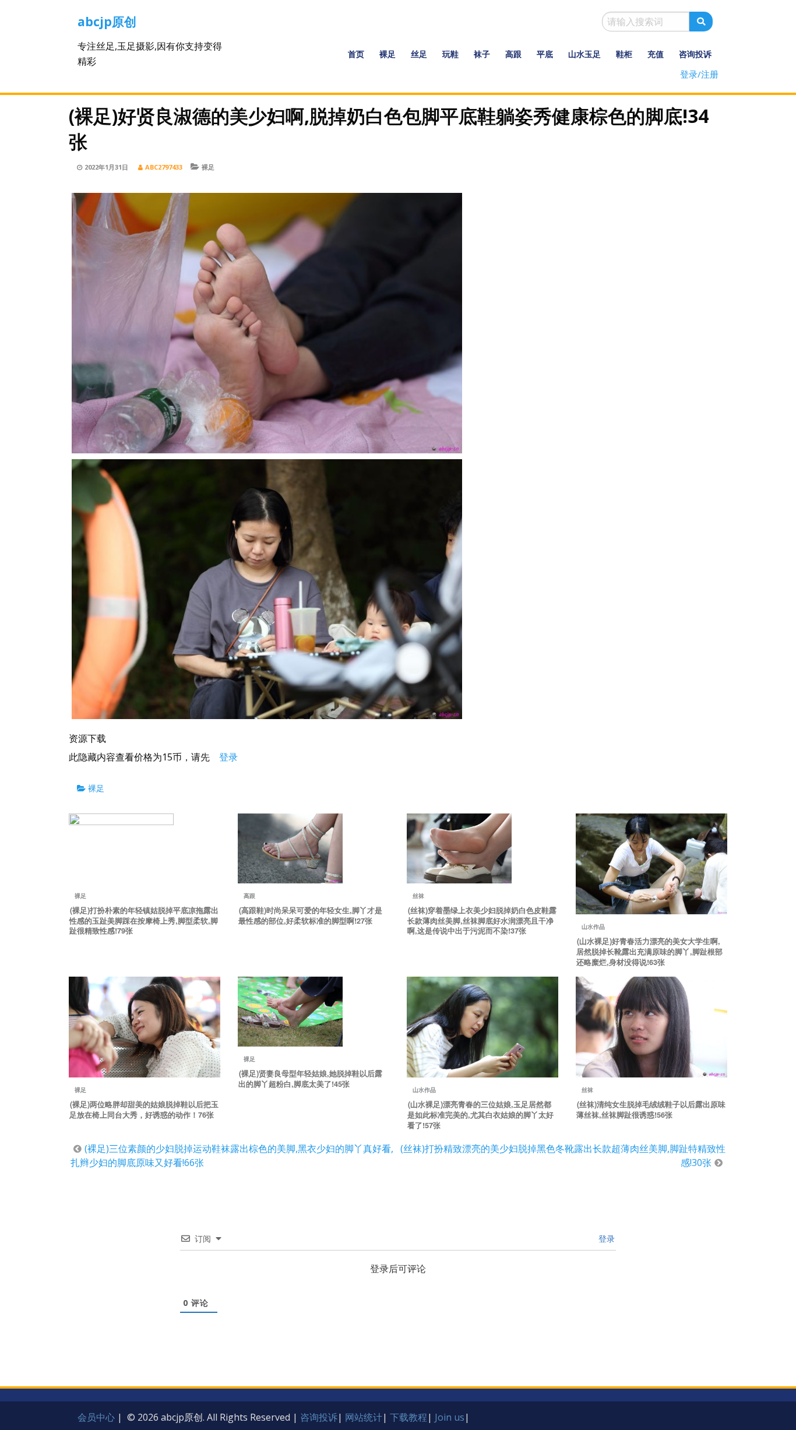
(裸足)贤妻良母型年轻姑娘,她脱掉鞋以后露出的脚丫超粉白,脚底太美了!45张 (310, 1078)
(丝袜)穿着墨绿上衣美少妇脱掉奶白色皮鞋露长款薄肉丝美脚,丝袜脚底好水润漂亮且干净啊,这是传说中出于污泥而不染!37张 (482, 920)
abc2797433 (163, 167)
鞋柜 (624, 53)
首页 (356, 53)
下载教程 (408, 1417)
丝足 (419, 53)
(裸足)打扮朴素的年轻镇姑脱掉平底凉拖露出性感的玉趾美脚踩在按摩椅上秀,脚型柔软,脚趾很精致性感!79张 (144, 920)
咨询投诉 (695, 53)
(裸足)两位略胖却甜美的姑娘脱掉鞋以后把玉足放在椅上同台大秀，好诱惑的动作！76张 (144, 1109)
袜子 (482, 53)
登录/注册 (699, 74)
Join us (449, 1417)
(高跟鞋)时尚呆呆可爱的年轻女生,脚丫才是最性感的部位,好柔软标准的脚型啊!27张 (310, 915)
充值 (655, 53)
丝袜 (418, 896)
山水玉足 (584, 53)
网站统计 (363, 1417)
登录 (605, 1238)
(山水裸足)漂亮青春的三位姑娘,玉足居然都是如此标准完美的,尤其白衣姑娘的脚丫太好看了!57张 (480, 1114)
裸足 (387, 53)
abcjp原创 (107, 21)
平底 (545, 53)
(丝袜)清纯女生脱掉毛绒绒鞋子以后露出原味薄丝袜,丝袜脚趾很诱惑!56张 (650, 1109)
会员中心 (96, 1417)
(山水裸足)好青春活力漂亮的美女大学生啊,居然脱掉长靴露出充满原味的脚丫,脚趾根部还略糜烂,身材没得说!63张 (649, 951)
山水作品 (593, 926)
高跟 (513, 53)
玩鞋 (450, 53)
